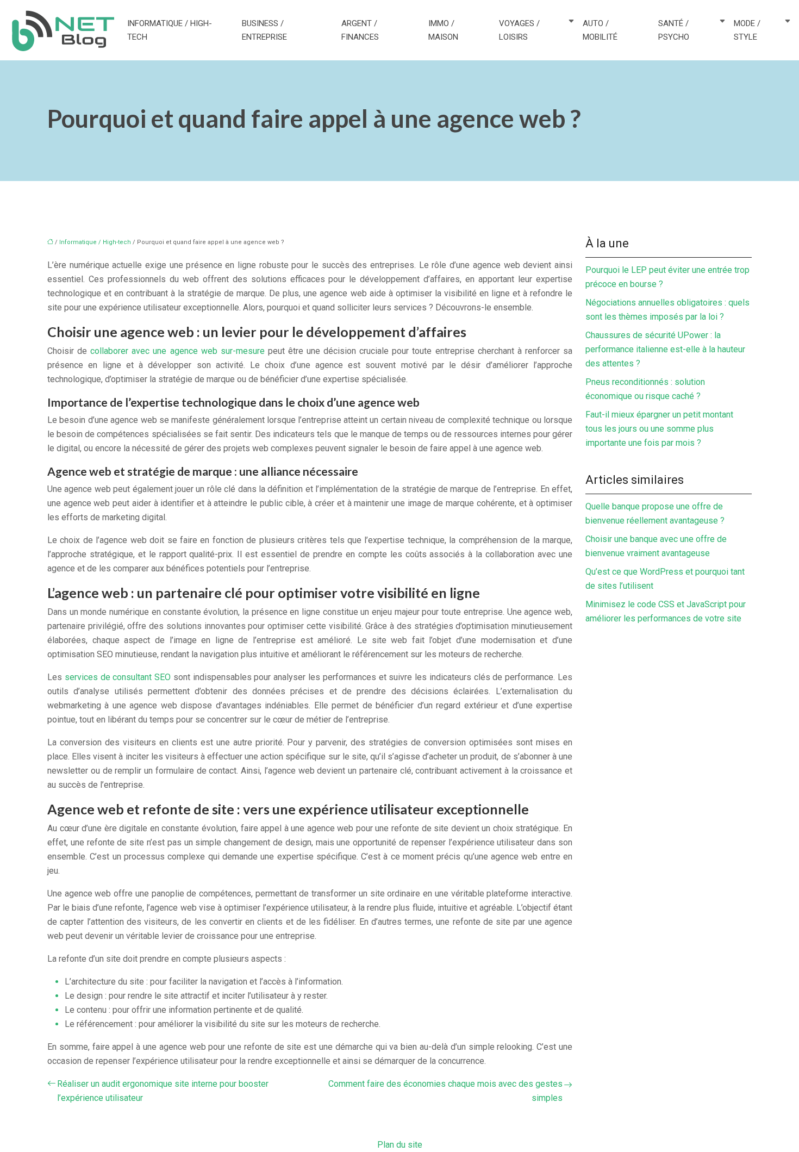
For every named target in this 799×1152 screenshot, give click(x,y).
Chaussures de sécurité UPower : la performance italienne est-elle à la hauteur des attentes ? (665, 349)
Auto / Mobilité (600, 30)
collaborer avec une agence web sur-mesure (177, 351)
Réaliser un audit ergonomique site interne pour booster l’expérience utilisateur (163, 1091)
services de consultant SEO (118, 677)
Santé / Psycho (673, 30)
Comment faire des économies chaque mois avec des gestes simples (445, 1091)
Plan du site (399, 1144)
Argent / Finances (360, 30)
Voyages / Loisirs (519, 30)
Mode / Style (747, 30)
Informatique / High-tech (169, 30)
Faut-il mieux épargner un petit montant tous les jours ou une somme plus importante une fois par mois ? (659, 428)
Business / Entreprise (264, 30)
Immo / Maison (443, 30)
